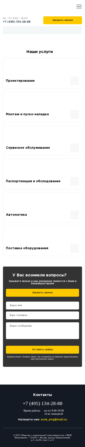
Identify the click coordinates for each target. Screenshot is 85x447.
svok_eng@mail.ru (54, 419)
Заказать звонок (62, 20)
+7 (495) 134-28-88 (16, 22)
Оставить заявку (42, 349)
